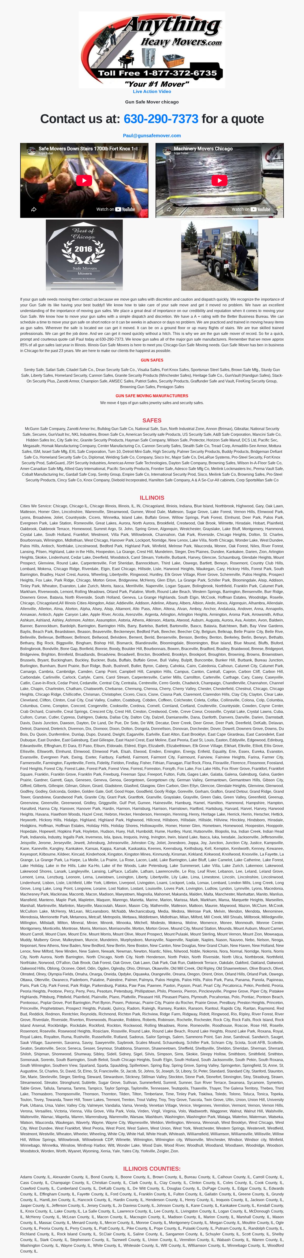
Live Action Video (152, 91)
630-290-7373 (161, 119)
